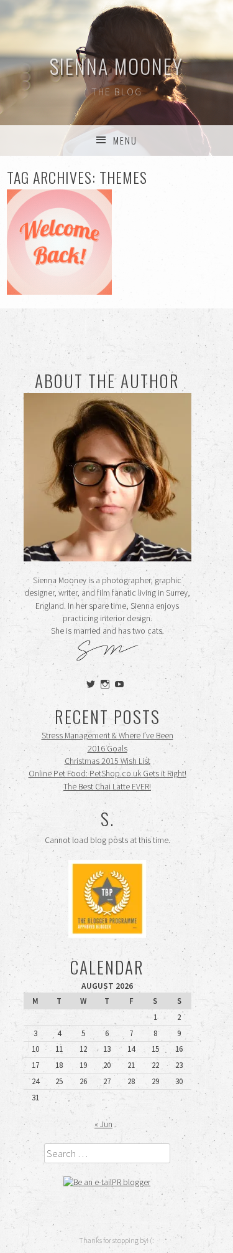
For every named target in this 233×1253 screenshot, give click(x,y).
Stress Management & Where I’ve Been (107, 735)
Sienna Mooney (116, 65)
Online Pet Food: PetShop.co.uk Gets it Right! (107, 773)
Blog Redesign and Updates (60, 242)
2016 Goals (107, 748)
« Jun (103, 1124)
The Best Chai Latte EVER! (107, 786)
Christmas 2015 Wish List (107, 761)
